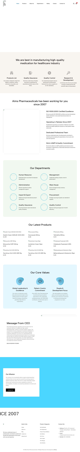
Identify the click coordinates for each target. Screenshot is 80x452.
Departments (40, 3)
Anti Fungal (42, 438)
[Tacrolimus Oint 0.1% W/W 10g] (35, 250)
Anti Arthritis (42, 442)
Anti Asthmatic (43, 427)
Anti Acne (42, 436)
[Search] (73, 3)
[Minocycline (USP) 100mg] (9, 241)
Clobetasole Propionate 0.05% (62, 244)
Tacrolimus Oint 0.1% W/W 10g (37, 253)
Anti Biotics (42, 434)
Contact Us (62, 3)
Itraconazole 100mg (34, 235)
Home (17, 3)
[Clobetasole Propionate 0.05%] (61, 241)
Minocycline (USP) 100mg (10, 244)
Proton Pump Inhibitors (44, 431)
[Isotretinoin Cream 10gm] (34, 241)
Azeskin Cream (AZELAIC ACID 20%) (13, 235)
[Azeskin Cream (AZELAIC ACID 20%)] (12, 231)
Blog (22, 431)
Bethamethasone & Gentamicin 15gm (64, 253)
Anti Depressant (43, 429)
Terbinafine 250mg (59, 235)
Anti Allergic (42, 440)
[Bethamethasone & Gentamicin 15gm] (62, 250)
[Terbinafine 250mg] (58, 231)
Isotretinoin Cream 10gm (35, 244)
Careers (55, 3)
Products (24, 3)
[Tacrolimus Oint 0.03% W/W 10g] (11, 250)
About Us (32, 3)
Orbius (55, 449)
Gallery (48, 3)
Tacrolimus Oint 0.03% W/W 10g (12, 253)
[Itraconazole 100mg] (33, 231)
